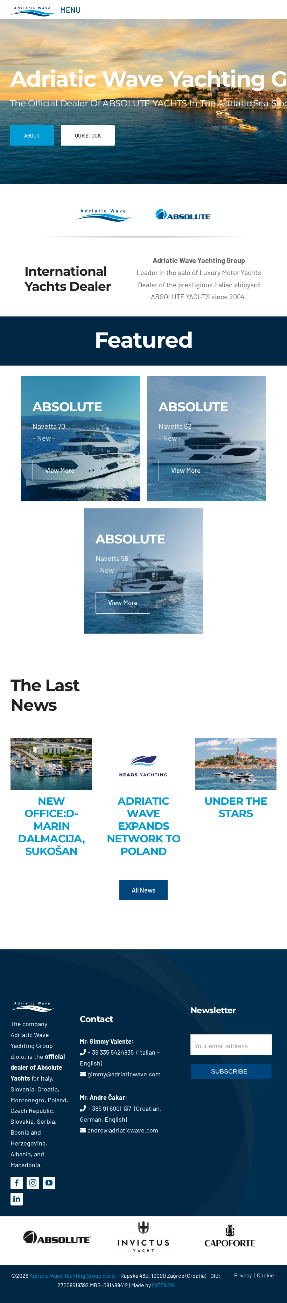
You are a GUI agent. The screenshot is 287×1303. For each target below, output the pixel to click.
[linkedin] (16, 1199)
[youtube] (49, 1183)
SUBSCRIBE (229, 1071)
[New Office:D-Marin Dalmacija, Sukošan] (51, 764)
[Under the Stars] (235, 764)
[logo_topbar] (32, 10)
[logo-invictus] (143, 1220)
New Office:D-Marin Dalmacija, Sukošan (51, 826)
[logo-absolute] (57, 1220)
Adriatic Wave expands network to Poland (144, 826)
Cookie (265, 1275)
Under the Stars (235, 807)
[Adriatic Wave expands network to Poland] (143, 764)
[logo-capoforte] (230, 1220)
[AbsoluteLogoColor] (183, 212)
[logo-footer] (39, 1005)
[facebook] (16, 1183)
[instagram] (33, 1183)
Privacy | (245, 1275)
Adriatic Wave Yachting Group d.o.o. (73, 1275)
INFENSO (163, 1285)
